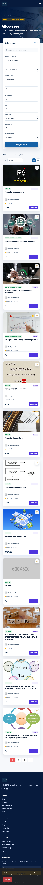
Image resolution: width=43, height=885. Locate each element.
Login (4, 851)
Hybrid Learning (7, 808)
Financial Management (14, 192)
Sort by (5, 160)
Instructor (8, 124)
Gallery (4, 811)
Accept (7, 879)
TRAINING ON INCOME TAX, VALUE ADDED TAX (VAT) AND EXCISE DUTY (20, 687)
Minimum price (9, 85)
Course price (9, 75)
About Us (5, 822)
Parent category (10, 56)
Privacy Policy (6, 848)
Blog (3, 825)
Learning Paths (7, 805)
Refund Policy (6, 841)
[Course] (21, 568)
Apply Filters (20, 145)
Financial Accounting (14, 438)
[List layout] (38, 160)
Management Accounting (15, 389)
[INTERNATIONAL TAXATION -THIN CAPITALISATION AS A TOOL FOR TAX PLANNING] (21, 617)
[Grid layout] (34, 160)
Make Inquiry (6, 831)
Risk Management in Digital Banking (20, 241)
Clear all (36, 42)
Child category (10, 66)
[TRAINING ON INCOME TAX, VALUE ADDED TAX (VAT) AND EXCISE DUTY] (21, 669)
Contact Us (5, 828)
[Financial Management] (21, 175)
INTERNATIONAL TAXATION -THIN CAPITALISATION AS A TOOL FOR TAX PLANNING (21, 637)
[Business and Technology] (21, 519)
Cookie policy (34, 875)
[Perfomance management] (21, 470)
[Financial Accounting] (21, 421)
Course (8, 586)
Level (6, 105)
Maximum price (9, 95)
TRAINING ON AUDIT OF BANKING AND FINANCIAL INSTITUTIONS (21, 737)
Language (8, 114)
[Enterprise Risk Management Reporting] (21, 322)
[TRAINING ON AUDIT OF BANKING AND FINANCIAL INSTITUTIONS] (21, 718)
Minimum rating (10, 133)
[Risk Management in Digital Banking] (21, 224)
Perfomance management (15, 487)
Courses (4, 802)
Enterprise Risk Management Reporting (21, 340)
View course (33, 207)
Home (3, 15)
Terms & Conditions (8, 844)
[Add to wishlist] (37, 168)
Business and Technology (15, 536)
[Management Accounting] (21, 371)
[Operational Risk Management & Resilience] (21, 273)
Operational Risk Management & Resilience (18, 291)
